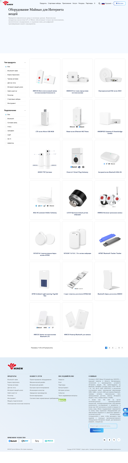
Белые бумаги (63, 388)
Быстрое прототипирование (39, 388)
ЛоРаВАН (10, 131)
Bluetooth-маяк (12, 71)
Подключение (10, 110)
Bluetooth (10, 118)
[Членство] (49, 441)
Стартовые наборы (54, 3)
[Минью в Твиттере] (114, 440)
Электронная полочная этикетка (18, 404)
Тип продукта (10, 62)
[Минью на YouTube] (119, 440)
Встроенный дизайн (36, 385)
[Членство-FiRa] (37, 441)
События (61, 393)
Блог (60, 382)
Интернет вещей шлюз (15, 87)
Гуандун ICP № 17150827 (74, 449)
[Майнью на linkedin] (104, 440)
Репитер (10, 95)
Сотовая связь (12, 123)
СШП (9, 135)
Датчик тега (11, 83)
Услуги (75, 3)
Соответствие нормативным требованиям (44, 398)
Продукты (43, 3)
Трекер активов (12, 79)
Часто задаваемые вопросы (67, 395)
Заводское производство (38, 393)
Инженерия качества (37, 390)
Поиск (99, 3)
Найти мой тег (12, 91)
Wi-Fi (9, 139)
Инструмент (11, 103)
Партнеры (89, 3)
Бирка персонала (13, 75)
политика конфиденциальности (112, 449)
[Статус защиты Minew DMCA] (62, 400)
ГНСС (9, 127)
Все (8, 66)
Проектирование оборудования (40, 379)
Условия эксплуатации (96, 449)
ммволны (10, 143)
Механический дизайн (37, 382)
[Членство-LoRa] (25, 441)
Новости (61, 379)
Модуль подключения (14, 401)
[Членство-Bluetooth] (12, 441)
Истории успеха (63, 390)
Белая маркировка (36, 395)
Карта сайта (85, 449)
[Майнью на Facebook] (109, 440)
